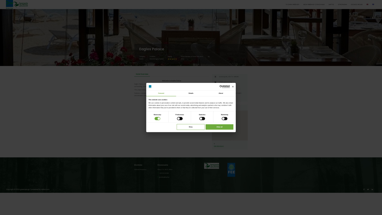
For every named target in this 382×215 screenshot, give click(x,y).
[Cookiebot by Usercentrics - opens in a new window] (221, 86)
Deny (190, 127)
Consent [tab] (161, 93)
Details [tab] (191, 93)
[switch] (180, 118)
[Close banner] (233, 86)
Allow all (219, 127)
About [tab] (221, 93)
